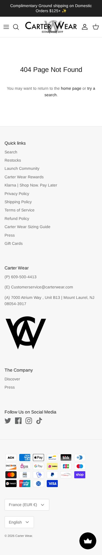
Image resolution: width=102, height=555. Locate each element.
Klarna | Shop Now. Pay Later (31, 180)
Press (10, 230)
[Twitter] (8, 416)
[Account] (83, 22)
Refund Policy (17, 213)
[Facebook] (18, 416)
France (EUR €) (23, 500)
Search (11, 147)
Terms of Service (20, 205)
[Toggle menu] (6, 22)
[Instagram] (29, 416)
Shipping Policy (18, 197)
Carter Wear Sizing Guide (27, 222)
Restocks (13, 155)
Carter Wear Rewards (24, 172)
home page (71, 83)
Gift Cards (14, 238)
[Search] (18, 22)
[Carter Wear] (51, 22)
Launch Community (22, 164)
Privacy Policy (17, 189)
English (15, 517)
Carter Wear (23, 531)
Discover (12, 374)
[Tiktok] (39, 416)
